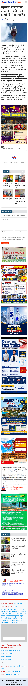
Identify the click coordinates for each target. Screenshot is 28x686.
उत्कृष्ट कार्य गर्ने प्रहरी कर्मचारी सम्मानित (18, 555)
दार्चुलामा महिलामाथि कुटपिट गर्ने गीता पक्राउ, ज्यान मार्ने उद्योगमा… (18, 572)
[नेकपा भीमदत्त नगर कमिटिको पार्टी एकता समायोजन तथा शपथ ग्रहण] (20, 193)
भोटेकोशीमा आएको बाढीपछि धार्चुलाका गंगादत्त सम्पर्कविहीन (18, 539)
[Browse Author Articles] (14, 157)
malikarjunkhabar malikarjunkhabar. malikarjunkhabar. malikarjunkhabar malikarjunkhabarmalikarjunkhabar (11, 149)
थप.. (2, 662)
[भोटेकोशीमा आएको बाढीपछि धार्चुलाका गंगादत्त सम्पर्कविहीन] (8, 178)
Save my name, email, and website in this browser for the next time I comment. (13, 238)
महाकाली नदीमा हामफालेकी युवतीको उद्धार (18, 547)
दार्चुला (4, 181)
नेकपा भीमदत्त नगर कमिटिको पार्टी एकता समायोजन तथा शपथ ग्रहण (18, 564)
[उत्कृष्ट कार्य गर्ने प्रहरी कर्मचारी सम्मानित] (8, 193)
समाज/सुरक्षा (17, 196)
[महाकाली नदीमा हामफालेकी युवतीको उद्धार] (20, 178)
